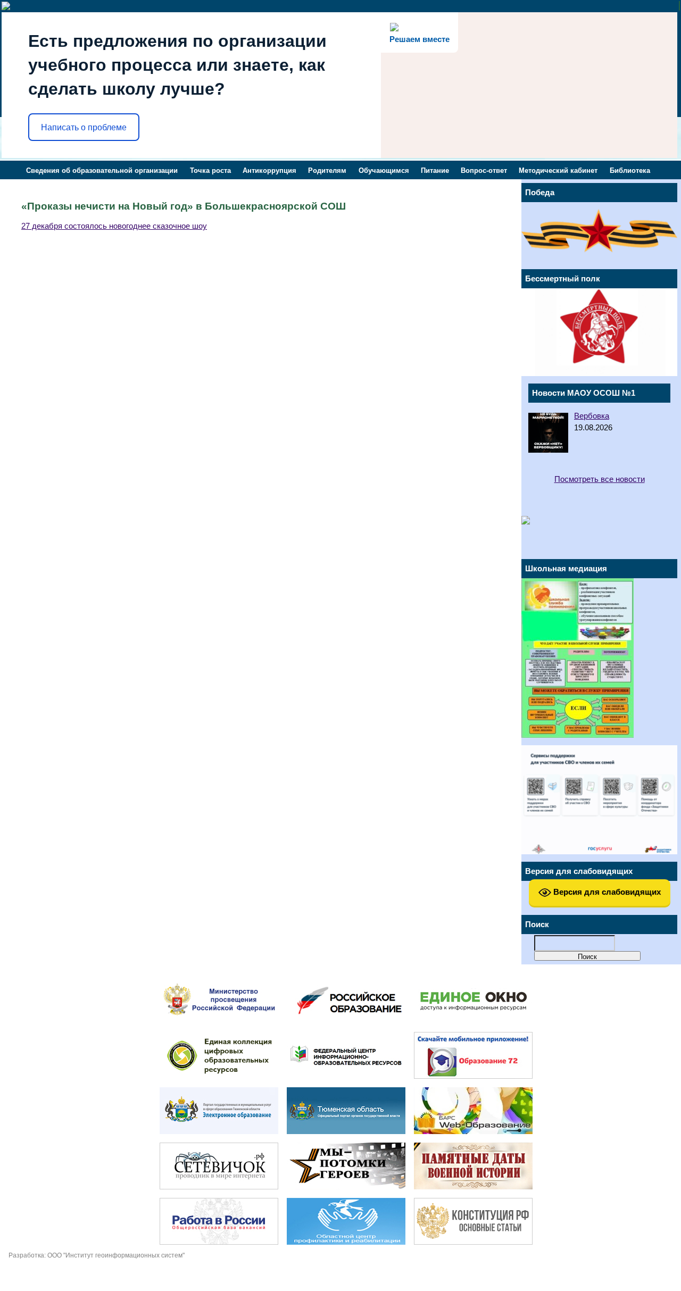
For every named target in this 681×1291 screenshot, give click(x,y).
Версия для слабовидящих (606, 891)
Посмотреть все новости (599, 479)
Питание (435, 170)
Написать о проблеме (84, 127)
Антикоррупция (269, 170)
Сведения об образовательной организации (102, 170)
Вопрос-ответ (484, 170)
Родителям (327, 170)
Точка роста (210, 170)
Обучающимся (384, 170)
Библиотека (630, 170)
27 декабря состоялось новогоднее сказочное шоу (114, 226)
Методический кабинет (558, 170)
